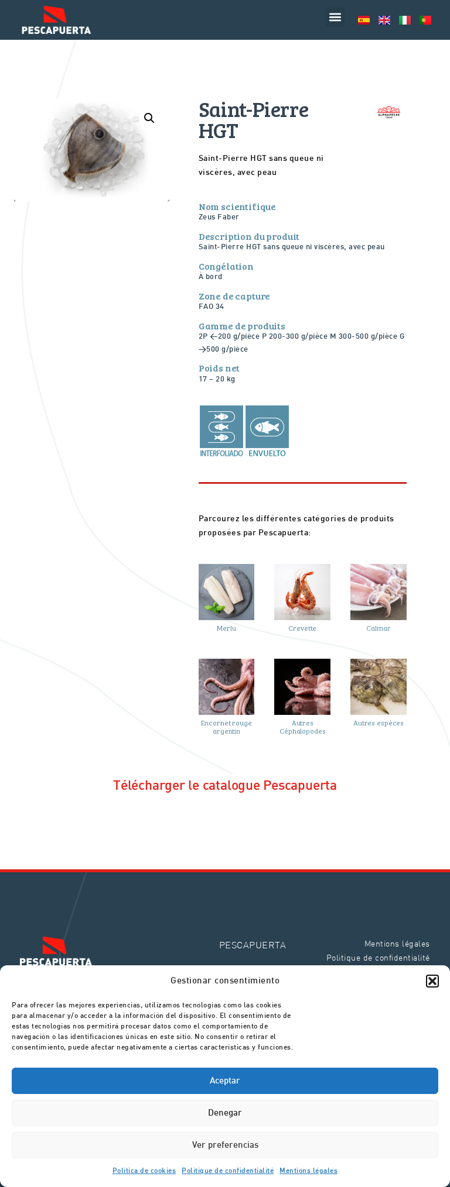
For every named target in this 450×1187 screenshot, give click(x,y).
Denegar (225, 1113)
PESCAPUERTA (253, 944)
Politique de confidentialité (228, 1171)
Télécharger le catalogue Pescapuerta (225, 786)
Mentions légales (308, 1171)
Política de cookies (144, 1171)
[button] (432, 981)
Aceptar (225, 1081)
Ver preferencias (225, 1145)
